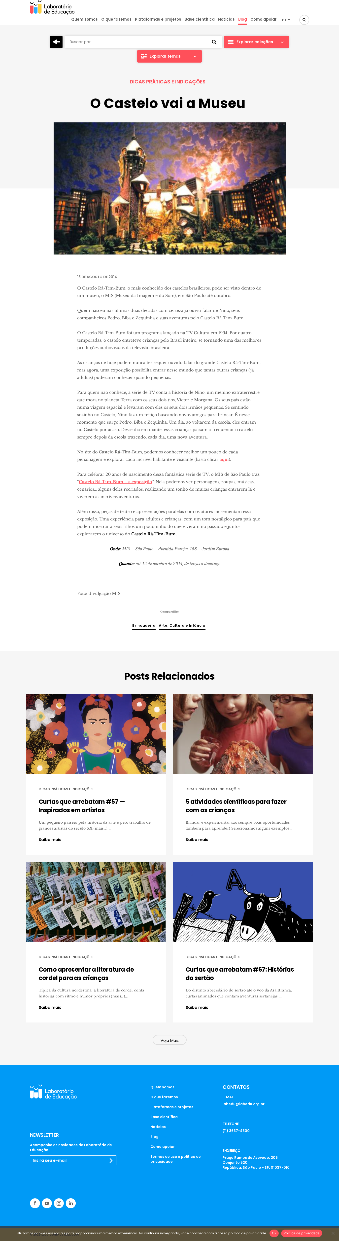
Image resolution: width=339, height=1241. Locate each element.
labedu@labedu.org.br (244, 1103)
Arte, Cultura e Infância (182, 625)
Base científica (200, 19)
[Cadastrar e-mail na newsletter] (111, 1160)
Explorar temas (165, 56)
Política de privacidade (302, 1233)
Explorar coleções (255, 42)
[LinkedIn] (71, 1203)
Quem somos (84, 19)
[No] (332, 1233)
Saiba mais (50, 839)
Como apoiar (263, 19)
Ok (274, 1233)
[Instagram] (59, 1203)
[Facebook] (35, 1203)
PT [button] (284, 20)
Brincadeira (144, 625)
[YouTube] (47, 1203)
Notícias (226, 19)
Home (56, 42)
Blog (242, 19)
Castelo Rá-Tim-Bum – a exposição (115, 481)
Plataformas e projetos (158, 19)
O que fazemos (116, 19)
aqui (224, 459)
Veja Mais (170, 1040)
